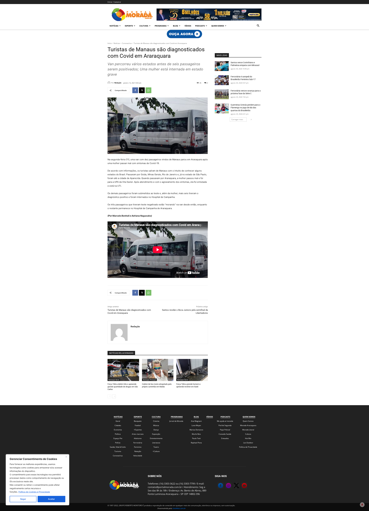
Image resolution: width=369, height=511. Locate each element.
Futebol (138, 425)
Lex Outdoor (248, 442)
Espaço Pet (117, 438)
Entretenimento (156, 438)
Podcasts (200, 25)
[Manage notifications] (362, 504)
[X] (142, 90)
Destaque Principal (149, 380)
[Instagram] (225, 486)
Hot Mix (248, 438)
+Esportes (138, 429)
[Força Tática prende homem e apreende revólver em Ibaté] (192, 370)
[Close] (66, 456)
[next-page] (114, 396)
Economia (118, 429)
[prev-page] (109, 396)
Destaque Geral (113, 380)
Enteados (225, 438)
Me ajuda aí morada (225, 421)
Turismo (117, 451)
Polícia (117, 442)
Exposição (156, 434)
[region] (37, 479)
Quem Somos (217, 25)
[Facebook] (135, 90)
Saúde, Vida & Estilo (118, 447)
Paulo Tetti (196, 438)
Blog (175, 25)
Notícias (114, 25)
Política (118, 434)
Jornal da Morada (176, 421)
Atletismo (138, 438)
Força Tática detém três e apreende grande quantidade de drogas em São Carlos (123, 386)
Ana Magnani (196, 421)
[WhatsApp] (148, 90)
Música (156, 425)
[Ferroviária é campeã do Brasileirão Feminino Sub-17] (222, 80)
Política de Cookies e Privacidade (34, 492)
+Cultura (156, 451)
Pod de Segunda (225, 425)
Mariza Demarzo (196, 429)
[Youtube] (241, 486)
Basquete (138, 421)
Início (110, 43)
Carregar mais (237, 119)
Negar (23, 499)
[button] (258, 26)
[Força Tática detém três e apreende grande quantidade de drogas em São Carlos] (123, 370)
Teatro (156, 447)
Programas (160, 25)
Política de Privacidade (248, 447)
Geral (118, 421)
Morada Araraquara (248, 425)
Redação (117, 83)
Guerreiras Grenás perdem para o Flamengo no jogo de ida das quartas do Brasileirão (245, 108)
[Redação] (109, 82)
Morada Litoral (248, 429)
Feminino (137, 447)
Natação (137, 451)
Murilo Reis (196, 434)
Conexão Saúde (225, 434)
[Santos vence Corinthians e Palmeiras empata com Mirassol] (222, 66)
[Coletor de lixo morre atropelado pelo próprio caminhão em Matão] (158, 370)
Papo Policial (225, 429)
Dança (156, 429)
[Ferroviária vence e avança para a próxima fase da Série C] (222, 94)
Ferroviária (137, 442)
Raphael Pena (196, 442)
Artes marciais (138, 434)
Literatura (156, 442)
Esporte (129, 25)
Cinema (156, 421)
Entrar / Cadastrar (114, 2)
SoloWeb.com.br (179, 508)
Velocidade (137, 455)
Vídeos (187, 25)
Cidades (118, 425)
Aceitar (51, 499)
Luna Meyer (196, 425)
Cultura (143, 25)
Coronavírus (127, 43)
